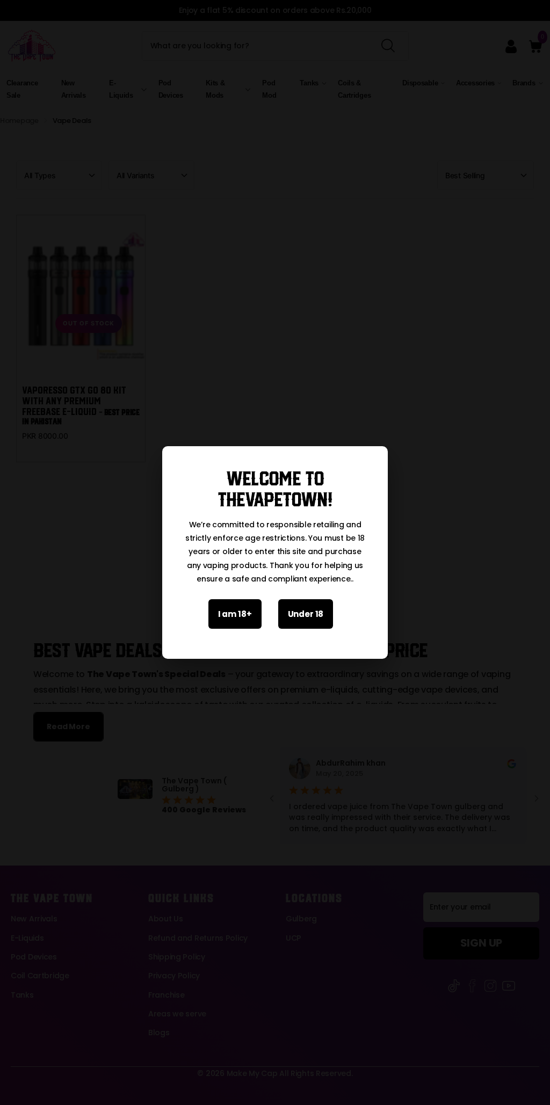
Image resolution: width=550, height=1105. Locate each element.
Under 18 (306, 614)
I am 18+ (235, 614)
